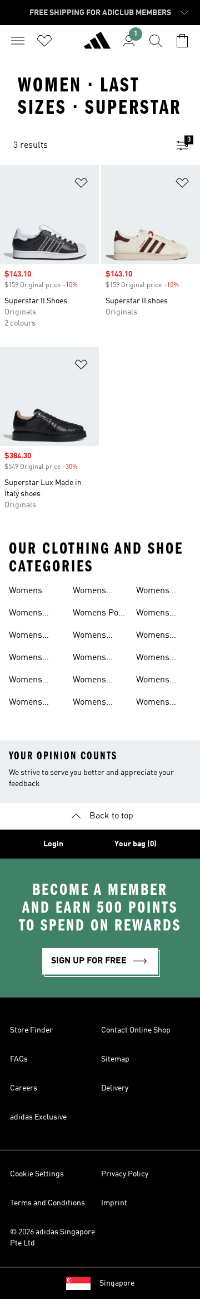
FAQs (19, 1059)
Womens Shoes (89, 659)
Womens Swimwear (156, 659)
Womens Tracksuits (156, 703)
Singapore (116, 1283)
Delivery (114, 1088)
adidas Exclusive (38, 1117)
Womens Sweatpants (158, 636)
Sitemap (115, 1059)
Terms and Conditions (47, 1203)
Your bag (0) (135, 844)
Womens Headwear (28, 659)
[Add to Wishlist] (81, 185)
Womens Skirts (89, 703)
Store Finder (31, 1030)
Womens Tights (152, 681)
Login (53, 844)
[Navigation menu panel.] (17, 40)
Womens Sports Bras (159, 614)
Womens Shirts (89, 636)
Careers (23, 1088)
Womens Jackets (25, 703)
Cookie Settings (37, 1174)
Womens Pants (89, 592)
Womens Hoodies (25, 681)
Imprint (114, 1203)
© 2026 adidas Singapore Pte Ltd (52, 1237)
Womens (25, 591)
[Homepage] (97, 45)
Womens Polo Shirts (99, 614)
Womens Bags (25, 614)
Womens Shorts (89, 681)
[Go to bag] (182, 40)
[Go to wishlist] (44, 40)
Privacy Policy (124, 1174)
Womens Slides (152, 592)
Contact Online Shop (136, 1030)
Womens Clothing (25, 636)
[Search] (155, 40)
